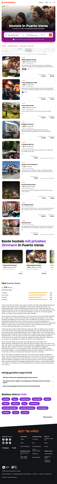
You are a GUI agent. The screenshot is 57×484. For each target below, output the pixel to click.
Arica (24, 403)
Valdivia (5, 403)
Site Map (4, 477)
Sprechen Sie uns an (25, 453)
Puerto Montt (34, 403)
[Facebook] (3, 439)
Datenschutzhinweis (6, 474)
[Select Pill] (50, 2)
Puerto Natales (42, 408)
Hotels (22, 442)
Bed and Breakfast (25, 446)
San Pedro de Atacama (9, 408)
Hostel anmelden (48, 453)
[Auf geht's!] (50, 35)
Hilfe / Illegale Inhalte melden (24, 457)
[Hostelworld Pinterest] (7, 443)
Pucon (15, 399)
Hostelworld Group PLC (48, 439)
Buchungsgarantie (36, 446)
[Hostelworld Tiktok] (10, 443)
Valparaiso (15, 403)
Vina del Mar (37, 399)
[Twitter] (7, 439)
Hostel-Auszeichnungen (36, 450)
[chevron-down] (14, 288)
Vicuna (16, 412)
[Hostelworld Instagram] (10, 439)
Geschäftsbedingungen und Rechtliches (22, 474)
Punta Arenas (25, 399)
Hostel (23, 57)
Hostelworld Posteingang (47, 461)
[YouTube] (3, 443)
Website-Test (48, 474)
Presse (46, 442)
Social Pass (35, 439)
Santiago (6, 399)
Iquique (47, 399)
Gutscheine (35, 474)
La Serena (25, 412)
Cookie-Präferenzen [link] (12, 477)
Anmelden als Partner (47, 457)
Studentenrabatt (36, 457)
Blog (33, 442)
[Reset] (23, 35)
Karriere (46, 446)
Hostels (22, 439)
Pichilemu (6, 412)
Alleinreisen (35, 453)
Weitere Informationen (42, 54)
